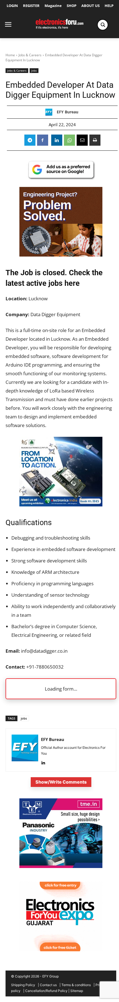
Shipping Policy (23, 985)
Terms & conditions (76, 985)
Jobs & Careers (30, 55)
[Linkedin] (56, 140)
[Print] (94, 140)
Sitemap (76, 991)
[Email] (82, 140)
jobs (24, 718)
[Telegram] (29, 140)
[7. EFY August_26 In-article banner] (60, 504)
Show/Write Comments (61, 782)
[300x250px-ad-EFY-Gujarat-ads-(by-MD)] (60, 949)
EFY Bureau (67, 112)
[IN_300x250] (60, 866)
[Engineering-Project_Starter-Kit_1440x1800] (60, 255)
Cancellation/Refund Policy (46, 991)
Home (10, 55)
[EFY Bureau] (50, 112)
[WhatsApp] (69, 140)
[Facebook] (42, 140)
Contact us (48, 985)
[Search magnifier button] (102, 25)
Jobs (34, 70)
